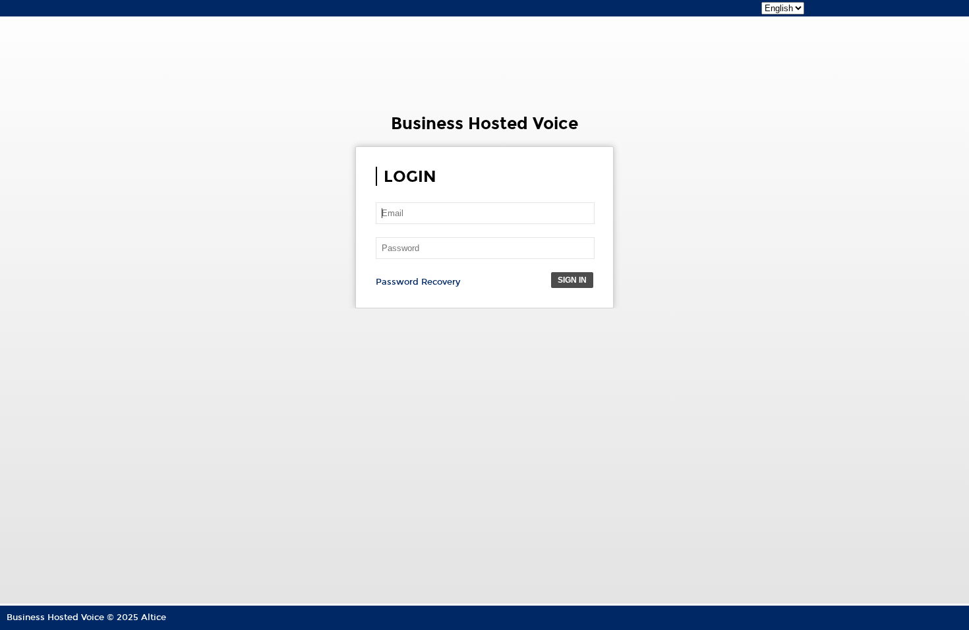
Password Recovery (418, 282)
